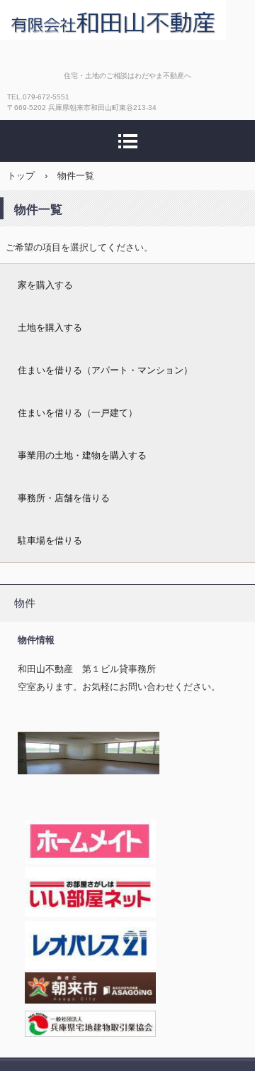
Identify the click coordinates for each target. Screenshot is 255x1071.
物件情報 (36, 640)
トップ (21, 175)
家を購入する (45, 285)
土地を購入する (50, 327)
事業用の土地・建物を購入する (82, 455)
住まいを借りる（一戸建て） (77, 412)
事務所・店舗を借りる (64, 498)
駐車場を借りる (50, 540)
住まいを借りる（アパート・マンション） (105, 370)
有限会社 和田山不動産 (113, 20)
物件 (24, 603)
